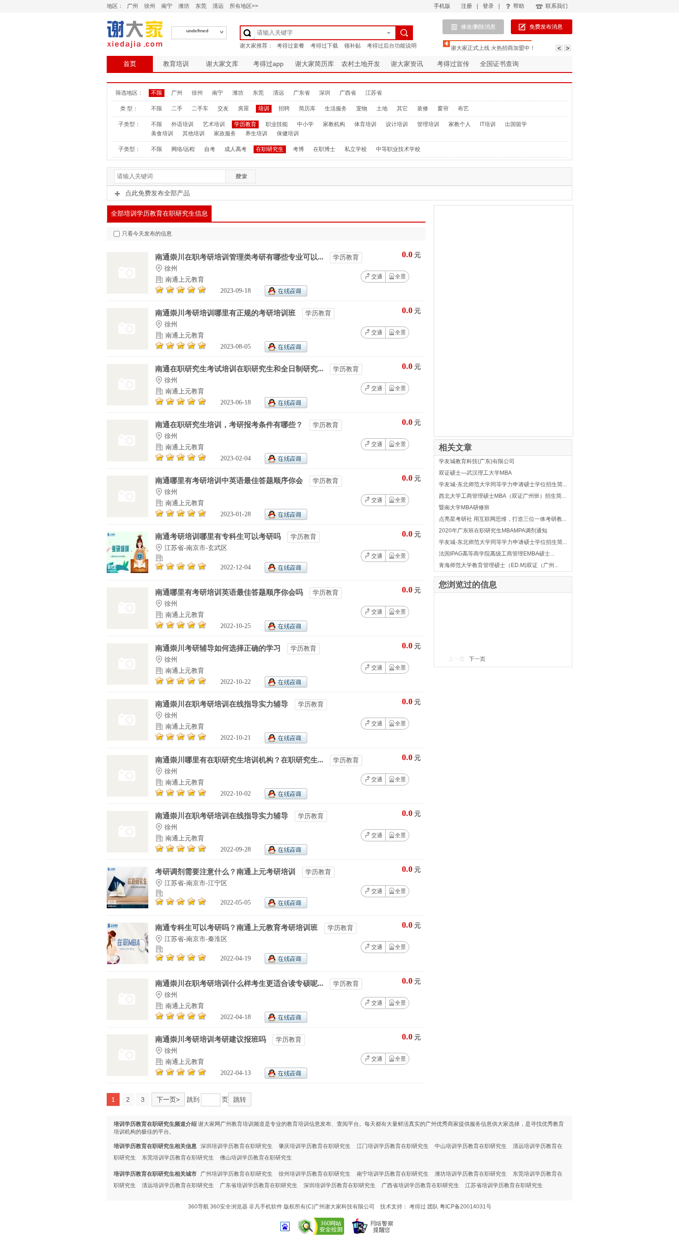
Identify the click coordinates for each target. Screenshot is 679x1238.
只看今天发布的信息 (147, 233)
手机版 (442, 6)
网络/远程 (183, 149)
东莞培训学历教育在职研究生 (178, 1157)
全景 (400, 276)
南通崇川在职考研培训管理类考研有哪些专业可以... (240, 257)
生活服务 (336, 108)
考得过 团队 (424, 1206)
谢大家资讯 (407, 63)
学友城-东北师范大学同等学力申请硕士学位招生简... (503, 484)
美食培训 (162, 133)
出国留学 (516, 124)
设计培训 (397, 124)
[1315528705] (286, 571)
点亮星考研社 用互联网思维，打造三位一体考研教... (502, 519)
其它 (402, 108)
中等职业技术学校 (398, 149)
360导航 (198, 1206)
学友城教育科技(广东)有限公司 (477, 461)
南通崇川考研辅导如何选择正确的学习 (219, 648)
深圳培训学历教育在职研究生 (236, 1146)
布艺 (463, 108)
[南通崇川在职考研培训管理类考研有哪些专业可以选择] (127, 291)
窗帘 (443, 108)
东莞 (200, 6)
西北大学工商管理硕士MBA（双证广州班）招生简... (502, 496)
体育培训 (365, 124)
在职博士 (324, 149)
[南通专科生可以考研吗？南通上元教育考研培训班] (127, 962)
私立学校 (356, 149)
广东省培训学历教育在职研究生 (258, 1185)
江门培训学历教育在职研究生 (393, 1146)
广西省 (348, 93)
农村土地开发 (360, 63)
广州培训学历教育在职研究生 (236, 1174)
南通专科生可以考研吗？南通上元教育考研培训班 (237, 927)
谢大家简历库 (314, 63)
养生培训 (256, 133)
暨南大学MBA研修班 (464, 507)
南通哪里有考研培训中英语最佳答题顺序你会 (230, 480)
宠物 (361, 108)
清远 (218, 6)
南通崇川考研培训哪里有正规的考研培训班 (226, 313)
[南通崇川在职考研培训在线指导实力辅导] (127, 738)
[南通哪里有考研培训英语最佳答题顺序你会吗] (127, 626)
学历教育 (245, 124)
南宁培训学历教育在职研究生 (393, 1174)
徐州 (149, 6)
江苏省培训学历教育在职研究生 (504, 1185)
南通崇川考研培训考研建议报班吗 (211, 1039)
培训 (263, 108)
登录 (488, 6)
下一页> (168, 1099)
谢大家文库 (222, 63)
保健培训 (288, 133)
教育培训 (176, 63)
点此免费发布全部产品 (157, 193)
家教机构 (334, 124)
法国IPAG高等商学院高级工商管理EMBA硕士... (496, 553)
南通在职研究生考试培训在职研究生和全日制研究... (240, 369)
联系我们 (557, 6)
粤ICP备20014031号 (465, 1206)
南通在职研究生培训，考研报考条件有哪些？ (230, 425)
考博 (298, 149)
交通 (376, 276)
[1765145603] (286, 294)
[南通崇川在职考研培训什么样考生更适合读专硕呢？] (127, 1018)
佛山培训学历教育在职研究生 (256, 1157)
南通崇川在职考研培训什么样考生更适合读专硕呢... (240, 983)
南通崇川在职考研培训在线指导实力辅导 (222, 704)
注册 (466, 6)
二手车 (200, 108)
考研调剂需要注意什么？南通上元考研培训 (226, 872)
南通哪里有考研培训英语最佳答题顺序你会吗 (230, 592)
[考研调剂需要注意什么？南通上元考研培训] (127, 906)
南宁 (166, 6)
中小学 (305, 124)
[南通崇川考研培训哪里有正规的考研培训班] (127, 347)
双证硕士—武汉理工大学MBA (475, 473)
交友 (223, 108)
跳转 (239, 1099)
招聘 (284, 108)
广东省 (301, 93)
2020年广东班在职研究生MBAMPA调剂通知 (493, 530)
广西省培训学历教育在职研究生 (420, 1185)
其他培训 (193, 133)
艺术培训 (214, 124)
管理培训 (428, 124)
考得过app (268, 63)
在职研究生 (270, 149)
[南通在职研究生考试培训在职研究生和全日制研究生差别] (127, 403)
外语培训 (182, 124)
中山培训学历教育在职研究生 (471, 1146)
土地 (382, 108)
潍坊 (183, 6)
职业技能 (277, 124)
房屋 (243, 108)
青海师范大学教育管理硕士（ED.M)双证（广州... (498, 565)
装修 (422, 108)
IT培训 (488, 124)
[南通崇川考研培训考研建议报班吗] (127, 1073)
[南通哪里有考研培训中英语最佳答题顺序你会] (127, 515)
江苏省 (373, 93)
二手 (176, 108)
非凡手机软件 (265, 1206)
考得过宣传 (453, 63)
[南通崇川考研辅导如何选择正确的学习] (127, 682)
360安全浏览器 (229, 1206)
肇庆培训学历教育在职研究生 (315, 1146)
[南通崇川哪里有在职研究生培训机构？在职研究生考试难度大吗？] (127, 794)
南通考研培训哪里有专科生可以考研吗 (219, 536)
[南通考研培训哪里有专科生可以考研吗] (127, 571)
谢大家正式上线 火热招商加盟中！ (493, 48)
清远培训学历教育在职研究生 (178, 1185)
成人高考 (235, 149)
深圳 (324, 93)
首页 (129, 63)
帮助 (518, 6)
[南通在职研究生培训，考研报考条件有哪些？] (127, 459)
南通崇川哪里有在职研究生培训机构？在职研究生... (240, 760)
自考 (209, 149)
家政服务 (225, 133)
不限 (156, 93)
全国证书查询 (499, 63)
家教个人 (460, 124)
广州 (132, 6)
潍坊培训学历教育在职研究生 (471, 1174)
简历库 (307, 108)
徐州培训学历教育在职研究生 (315, 1174)
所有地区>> (244, 6)
